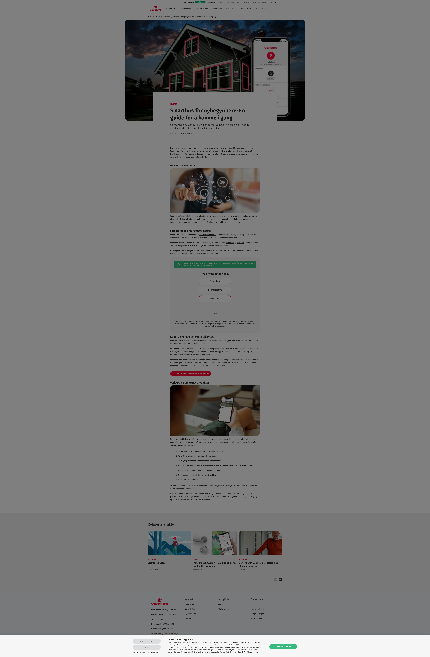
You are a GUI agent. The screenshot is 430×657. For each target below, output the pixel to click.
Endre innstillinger (146, 641)
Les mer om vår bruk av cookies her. (145, 652)
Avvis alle (147, 647)
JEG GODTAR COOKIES (283, 646)
